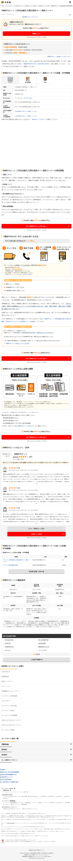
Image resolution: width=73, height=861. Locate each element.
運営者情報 (33, 853)
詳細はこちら (36, 33)
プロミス (15, 792)
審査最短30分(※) (43, 647)
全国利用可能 (9, 647)
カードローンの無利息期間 (10, 802)
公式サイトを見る (36, 534)
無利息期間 (42, 643)
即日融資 (67, 802)
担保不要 (8, 643)
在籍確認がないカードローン (11, 691)
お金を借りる (6, 672)
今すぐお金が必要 (22, 796)
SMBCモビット (19, 6)
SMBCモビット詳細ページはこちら (58, 56)
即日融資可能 (9, 640)
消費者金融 (5, 676)
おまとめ (8, 650)
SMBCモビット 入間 (43, 6)
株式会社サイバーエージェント (32, 841)
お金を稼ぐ (67, 796)
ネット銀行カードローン (9, 760)
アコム (10, 792)
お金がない (6, 798)
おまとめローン (7, 701)
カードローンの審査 (8, 730)
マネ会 (2, 6)
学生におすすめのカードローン (11, 725)
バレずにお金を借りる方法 (10, 796)
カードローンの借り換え (9, 705)
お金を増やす (43, 796)
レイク (20, 792)
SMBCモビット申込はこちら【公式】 (18, 343)
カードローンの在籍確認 (9, 715)
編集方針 (51, 853)
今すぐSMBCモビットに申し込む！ (36, 226)
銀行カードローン (7, 681)
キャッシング (6, 686)
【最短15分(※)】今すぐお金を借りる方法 (36, 64)
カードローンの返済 (8, 710)
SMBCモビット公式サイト (26, 426)
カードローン (9, 6)
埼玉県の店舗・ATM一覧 (36, 571)
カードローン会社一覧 (8, 788)
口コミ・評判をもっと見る (36, 528)
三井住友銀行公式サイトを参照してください (26, 111)
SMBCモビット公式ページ (39, 119)
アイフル (5, 792)
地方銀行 (4, 755)
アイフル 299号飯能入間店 (10, 565)
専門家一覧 (39, 853)
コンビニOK (42, 650)
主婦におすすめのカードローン (11, 720)
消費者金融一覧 (7, 790)
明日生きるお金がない (33, 796)
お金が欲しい (59, 796)
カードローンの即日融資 (9, 696)
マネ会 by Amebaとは (24, 853)
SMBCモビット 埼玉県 (30, 6)
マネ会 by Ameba (10, 823)
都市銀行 (4, 749)
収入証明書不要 (43, 640)
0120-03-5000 (28, 98)
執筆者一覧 (45, 853)
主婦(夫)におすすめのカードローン (12, 808)
